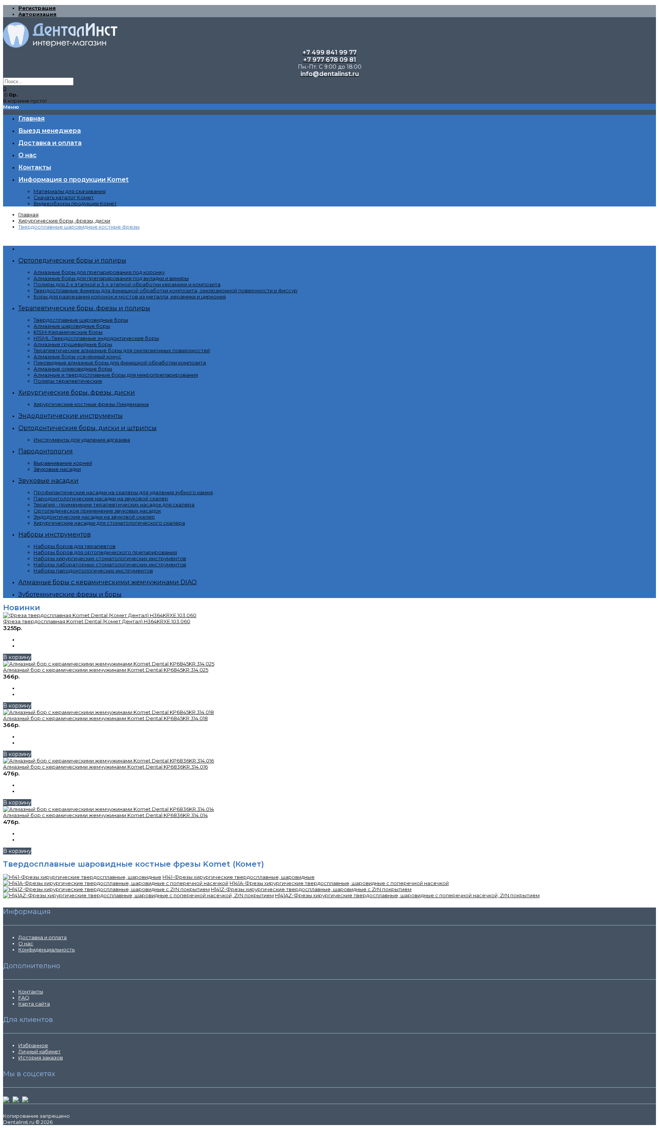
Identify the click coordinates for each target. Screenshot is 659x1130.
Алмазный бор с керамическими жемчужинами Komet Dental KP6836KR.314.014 (105, 815)
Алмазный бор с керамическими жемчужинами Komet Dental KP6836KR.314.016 (105, 767)
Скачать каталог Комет (64, 197)
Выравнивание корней (63, 463)
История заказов (40, 1057)
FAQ (23, 998)
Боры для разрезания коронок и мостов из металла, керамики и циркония (130, 296)
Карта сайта (34, 1004)
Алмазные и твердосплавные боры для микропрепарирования (116, 375)
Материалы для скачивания (70, 191)
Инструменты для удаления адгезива (82, 440)
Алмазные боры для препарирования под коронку (99, 272)
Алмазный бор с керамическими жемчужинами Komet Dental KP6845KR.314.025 (105, 670)
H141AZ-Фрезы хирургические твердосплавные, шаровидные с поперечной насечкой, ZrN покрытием (407, 895)
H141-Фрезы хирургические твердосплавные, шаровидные (238, 877)
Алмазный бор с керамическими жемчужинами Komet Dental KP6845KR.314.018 (105, 718)
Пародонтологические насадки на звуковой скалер (101, 498)
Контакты (30, 991)
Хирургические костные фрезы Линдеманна (91, 404)
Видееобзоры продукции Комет (75, 203)
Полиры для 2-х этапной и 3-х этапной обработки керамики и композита (127, 284)
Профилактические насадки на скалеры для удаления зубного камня (123, 492)
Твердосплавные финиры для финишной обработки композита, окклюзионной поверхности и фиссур (165, 290)
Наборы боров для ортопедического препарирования (105, 552)
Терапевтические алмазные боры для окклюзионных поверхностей (122, 350)
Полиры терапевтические (68, 381)
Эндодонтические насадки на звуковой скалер (94, 517)
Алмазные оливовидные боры (73, 369)
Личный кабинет (39, 1051)
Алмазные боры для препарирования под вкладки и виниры (111, 278)
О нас (25, 943)
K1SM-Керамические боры (68, 332)
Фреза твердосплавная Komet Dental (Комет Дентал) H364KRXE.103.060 (96, 621)
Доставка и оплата (42, 937)
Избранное (33, 1045)
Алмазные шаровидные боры (72, 326)
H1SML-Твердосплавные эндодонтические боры (96, 338)
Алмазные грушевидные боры (73, 344)
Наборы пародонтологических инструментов (93, 570)
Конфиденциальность (46, 949)
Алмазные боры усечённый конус (77, 356)
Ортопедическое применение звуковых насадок (97, 511)
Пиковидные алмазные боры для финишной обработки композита (120, 362)
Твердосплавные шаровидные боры (81, 320)
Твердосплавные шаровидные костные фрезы (79, 227)
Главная (28, 214)
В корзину (17, 657)
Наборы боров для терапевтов (75, 546)
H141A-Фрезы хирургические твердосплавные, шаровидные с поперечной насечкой (339, 883)
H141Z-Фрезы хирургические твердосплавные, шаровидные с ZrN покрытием (311, 889)
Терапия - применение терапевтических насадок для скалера (114, 504)
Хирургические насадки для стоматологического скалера (109, 523)
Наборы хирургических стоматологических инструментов (110, 558)
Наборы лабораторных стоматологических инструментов (110, 564)
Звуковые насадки (57, 469)
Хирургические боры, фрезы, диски (64, 221)
